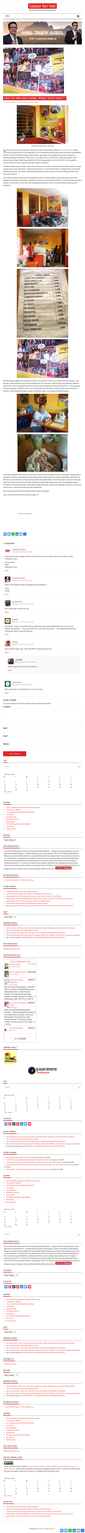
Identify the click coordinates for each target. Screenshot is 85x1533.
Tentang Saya (10, 829)
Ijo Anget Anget (14, 964)
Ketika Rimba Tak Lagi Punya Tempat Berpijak (22, 891)
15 (27, 785)
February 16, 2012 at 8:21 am (22, 580)
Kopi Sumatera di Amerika (18, 972)
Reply (7, 571)
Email (5, 736)
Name (5, 728)
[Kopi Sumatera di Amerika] (7, 976)
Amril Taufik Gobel (31, 102)
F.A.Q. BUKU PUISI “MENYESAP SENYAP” (20, 812)
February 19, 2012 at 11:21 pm (22, 644)
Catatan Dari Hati (42, 6)
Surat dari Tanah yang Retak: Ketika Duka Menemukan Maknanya (28, 894)
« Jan (5, 792)
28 (16, 790)
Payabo (15, 619)
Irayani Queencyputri (15, 966)
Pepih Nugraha (13, 984)
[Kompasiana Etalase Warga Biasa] (7, 984)
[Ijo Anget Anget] (7, 968)
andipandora (17, 602)
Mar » (10, 792)
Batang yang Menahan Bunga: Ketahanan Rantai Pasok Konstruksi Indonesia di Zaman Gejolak (39, 906)
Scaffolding (16, 682)
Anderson (51, 1528)
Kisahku (7, 51)
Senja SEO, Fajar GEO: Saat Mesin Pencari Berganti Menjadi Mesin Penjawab (39, 933)
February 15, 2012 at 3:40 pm (22, 552)
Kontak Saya (10, 822)
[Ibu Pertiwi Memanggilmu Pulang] (7, 1007)
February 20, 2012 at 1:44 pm (22, 685)
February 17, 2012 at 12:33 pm (22, 604)
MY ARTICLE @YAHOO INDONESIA (18, 824)
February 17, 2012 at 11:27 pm (22, 622)
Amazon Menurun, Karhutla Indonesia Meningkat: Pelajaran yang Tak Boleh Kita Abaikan (44, 928)
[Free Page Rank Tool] (12, 949)
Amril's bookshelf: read (20, 961)
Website (6, 744)
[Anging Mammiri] (10, 1064)
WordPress (41, 1528)
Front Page (10, 814)
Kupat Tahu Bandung (66, 150)
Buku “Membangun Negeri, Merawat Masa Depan (23, 807)
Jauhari (15, 642)
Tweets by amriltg (10, 1364)
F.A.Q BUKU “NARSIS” (13, 810)
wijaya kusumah (18, 578)
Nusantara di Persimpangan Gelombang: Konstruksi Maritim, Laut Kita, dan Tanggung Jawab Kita (46, 935)
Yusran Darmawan (14, 974)
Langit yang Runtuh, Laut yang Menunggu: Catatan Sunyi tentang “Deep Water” (34, 896)
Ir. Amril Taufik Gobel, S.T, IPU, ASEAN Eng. (19, 880)
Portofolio (10, 826)
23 (38, 787)
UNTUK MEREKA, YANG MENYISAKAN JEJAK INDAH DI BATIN (43, 937)
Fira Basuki (12, 1030)
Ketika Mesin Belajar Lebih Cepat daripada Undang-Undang (27, 903)
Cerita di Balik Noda (16, 1028)
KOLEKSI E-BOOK (12, 819)
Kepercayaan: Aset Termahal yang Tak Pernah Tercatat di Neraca (28, 901)
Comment (7, 707)
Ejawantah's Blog (19, 549)
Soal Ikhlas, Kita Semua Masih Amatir (25, 930)
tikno (8, 928)
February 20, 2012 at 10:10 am (25, 662)
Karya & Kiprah (11, 817)
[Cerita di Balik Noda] (7, 1032)
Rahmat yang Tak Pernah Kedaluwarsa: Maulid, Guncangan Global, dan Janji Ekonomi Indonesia (39, 899)
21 (16, 787)
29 (27, 790)
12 (71, 782)
